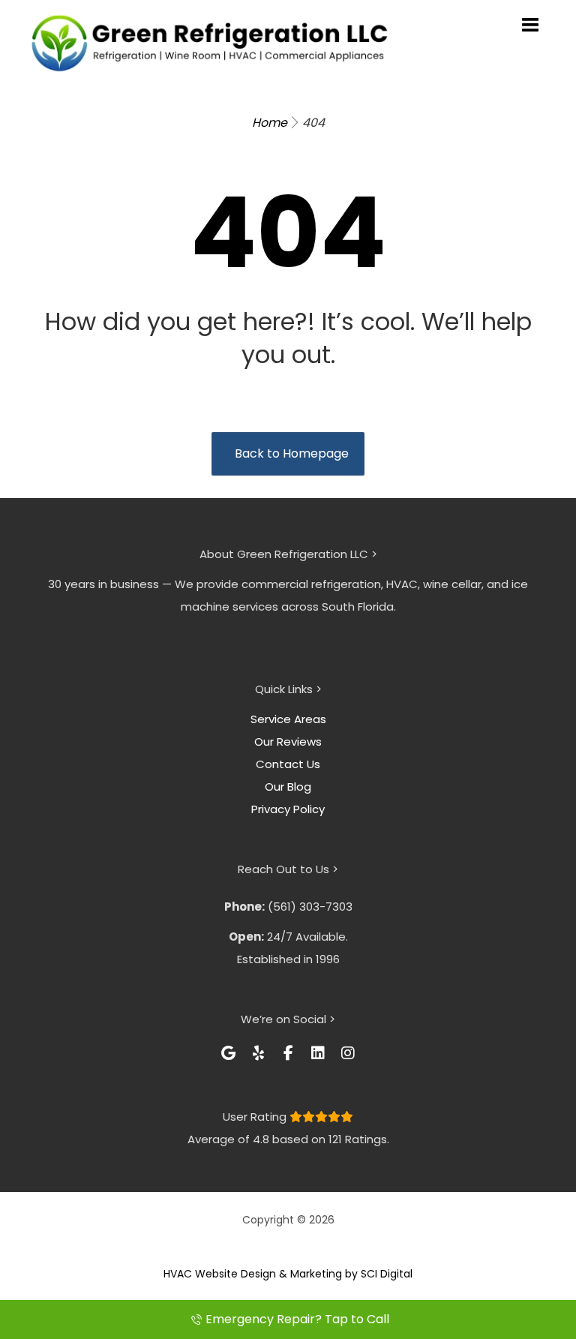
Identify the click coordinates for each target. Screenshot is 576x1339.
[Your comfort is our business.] (210, 42)
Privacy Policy (288, 809)
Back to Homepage (292, 453)
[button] (228, 1053)
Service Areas (288, 719)
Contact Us (288, 764)
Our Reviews (288, 741)
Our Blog (288, 786)
